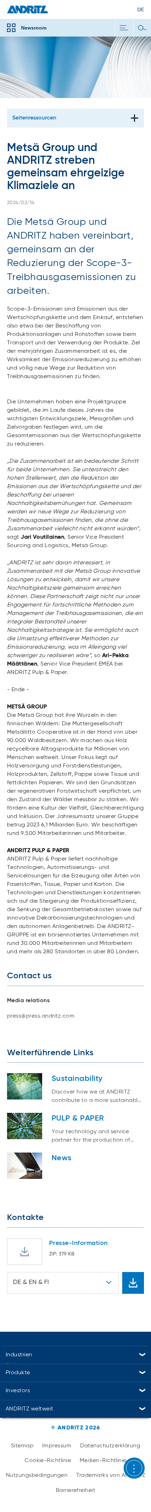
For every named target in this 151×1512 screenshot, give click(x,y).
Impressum (56, 1446)
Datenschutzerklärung (110, 1446)
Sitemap (22, 1446)
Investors (18, 1391)
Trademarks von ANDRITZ (110, 1475)
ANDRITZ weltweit (29, 1409)
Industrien (19, 1355)
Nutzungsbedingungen (36, 1475)
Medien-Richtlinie (103, 1461)
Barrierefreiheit (76, 1490)
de (140, 9)
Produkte (18, 1373)
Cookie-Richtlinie (48, 1461)
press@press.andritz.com (40, 1016)
